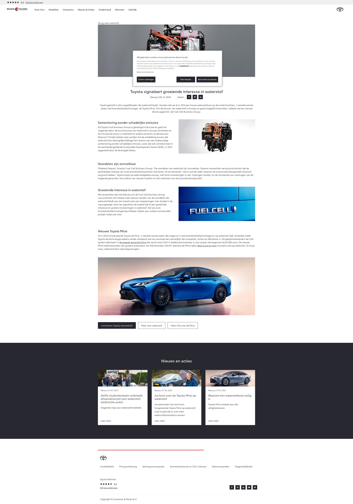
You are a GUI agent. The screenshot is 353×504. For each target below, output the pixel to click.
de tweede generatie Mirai (132, 242)
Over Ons (39, 9)
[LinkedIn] (200, 97)
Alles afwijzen (185, 79)
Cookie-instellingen (146, 79)
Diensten (119, 9)
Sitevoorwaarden (220, 466)
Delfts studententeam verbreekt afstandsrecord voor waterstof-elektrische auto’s (121, 399)
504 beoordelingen (34, 2)
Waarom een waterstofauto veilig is (230, 397)
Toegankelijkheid (243, 466)
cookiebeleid (183, 66)
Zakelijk (133, 9)
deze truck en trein (206, 245)
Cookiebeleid (107, 466)
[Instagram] (237, 487)
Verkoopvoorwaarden (153, 466)
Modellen (54, 9)
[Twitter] (195, 97)
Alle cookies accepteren (207, 79)
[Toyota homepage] (340, 9)
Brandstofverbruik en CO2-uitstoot (188, 466)
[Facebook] (189, 97)
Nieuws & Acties (86, 9)
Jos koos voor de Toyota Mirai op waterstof (175, 397)
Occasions (68, 9)
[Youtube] (249, 487)
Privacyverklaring (128, 466)
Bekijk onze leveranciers (145, 72)
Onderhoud (105, 9)
